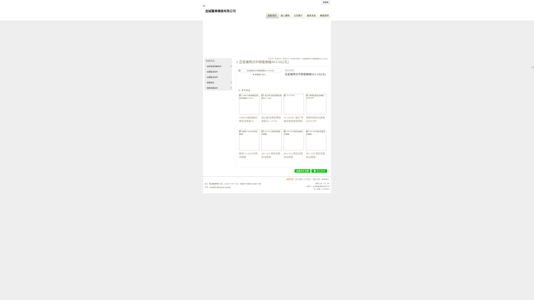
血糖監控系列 (212, 77)
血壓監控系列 (212, 71)
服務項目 (278, 59)
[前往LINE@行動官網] (302, 171)
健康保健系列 (212, 88)
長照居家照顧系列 (214, 66)
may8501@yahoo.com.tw (220, 187)
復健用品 (286, 59)
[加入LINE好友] (319, 171)
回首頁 (270, 59)
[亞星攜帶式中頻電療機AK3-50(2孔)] (259, 70)
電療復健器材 (296, 59)
